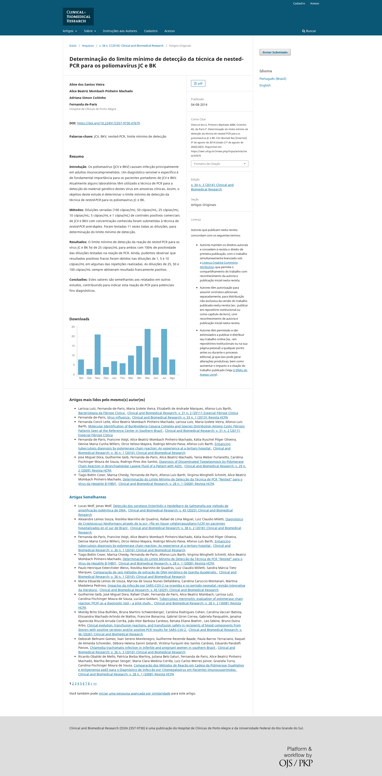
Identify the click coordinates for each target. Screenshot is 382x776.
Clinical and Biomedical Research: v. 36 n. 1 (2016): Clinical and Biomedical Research (154, 450)
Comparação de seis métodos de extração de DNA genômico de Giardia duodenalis (155, 572)
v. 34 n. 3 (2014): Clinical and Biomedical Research (131, 46)
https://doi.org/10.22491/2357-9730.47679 (108, 123)
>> (95, 683)
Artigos (68, 31)
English (265, 85)
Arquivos (88, 46)
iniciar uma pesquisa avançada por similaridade (134, 693)
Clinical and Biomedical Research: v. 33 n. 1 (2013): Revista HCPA (180, 417)
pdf (199, 83)
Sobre (89, 31)
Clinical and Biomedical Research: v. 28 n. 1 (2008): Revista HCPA (166, 484)
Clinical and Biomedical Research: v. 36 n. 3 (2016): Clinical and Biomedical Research (156, 649)
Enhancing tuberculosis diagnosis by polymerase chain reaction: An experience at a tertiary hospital (154, 446)
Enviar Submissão (275, 52)
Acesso (169, 31)
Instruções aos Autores (120, 31)
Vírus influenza (118, 417)
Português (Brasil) (273, 79)
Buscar (310, 31)
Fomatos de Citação (207, 164)
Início (72, 46)
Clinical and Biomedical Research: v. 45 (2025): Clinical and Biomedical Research (159, 590)
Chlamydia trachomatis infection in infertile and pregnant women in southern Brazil (153, 647)
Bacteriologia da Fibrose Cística (102, 413)
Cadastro (150, 31)
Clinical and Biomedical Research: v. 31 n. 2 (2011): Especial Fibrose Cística (182, 413)
